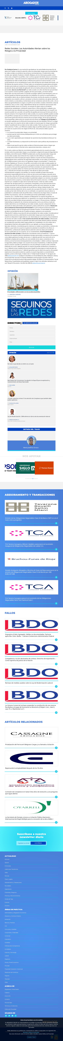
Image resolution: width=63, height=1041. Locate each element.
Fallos (6, 872)
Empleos (27, 10)
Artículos (7, 859)
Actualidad (8, 10)
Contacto (7, 999)
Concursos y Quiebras (10, 929)
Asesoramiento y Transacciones (13, 882)
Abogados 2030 (19, 10)
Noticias (7, 876)
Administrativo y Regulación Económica (15, 912)
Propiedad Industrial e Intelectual (14, 969)
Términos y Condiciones (11, 1006)
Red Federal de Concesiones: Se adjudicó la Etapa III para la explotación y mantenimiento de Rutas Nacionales (29, 381)
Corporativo (8, 939)
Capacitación (8, 889)
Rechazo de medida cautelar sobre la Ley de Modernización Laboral (29, 683)
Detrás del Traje (9, 899)
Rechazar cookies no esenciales (31, 1032)
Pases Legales (9, 879)
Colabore (7, 992)
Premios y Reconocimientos (12, 895)
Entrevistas (8, 866)
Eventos (7, 902)
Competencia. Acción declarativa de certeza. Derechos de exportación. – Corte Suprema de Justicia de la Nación (30, 659)
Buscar (31, 347)
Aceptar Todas (31, 1037)
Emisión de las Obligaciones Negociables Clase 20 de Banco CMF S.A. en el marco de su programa (31, 519)
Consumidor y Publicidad (11, 932)
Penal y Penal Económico (12, 962)
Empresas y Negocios (11, 892)
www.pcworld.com (13, 256)
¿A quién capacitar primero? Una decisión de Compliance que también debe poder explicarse (29, 399)
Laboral (7, 956)
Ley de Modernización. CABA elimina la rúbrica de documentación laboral (29, 416)
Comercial (7, 936)
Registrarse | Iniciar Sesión (12, 989)
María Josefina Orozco (31, 448)
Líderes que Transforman (11, 869)
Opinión (7, 862)
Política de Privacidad (10, 1009)
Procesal (7, 965)
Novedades (8, 886)
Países (42, 10)
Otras (6, 982)
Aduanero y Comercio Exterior (13, 916)
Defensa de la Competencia (12, 946)
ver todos (50, 352)
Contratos (7, 942)
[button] (5, 8)
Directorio (35, 10)
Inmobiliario (8, 949)
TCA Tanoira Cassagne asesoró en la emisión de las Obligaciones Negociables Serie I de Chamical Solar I (28, 599)
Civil (6, 926)
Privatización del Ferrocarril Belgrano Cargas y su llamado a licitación (29, 744)
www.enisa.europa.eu (38, 263)
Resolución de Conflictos (11, 972)
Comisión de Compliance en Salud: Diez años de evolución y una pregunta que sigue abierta (31, 793)
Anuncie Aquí (8, 1002)
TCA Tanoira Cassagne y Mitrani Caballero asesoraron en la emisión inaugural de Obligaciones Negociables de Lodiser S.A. (29, 545)
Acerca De (7, 996)
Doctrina (7, 905)
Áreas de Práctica (52, 10)
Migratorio (7, 959)
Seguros (7, 975)
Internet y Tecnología (10, 952)
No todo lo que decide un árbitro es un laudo (21, 364)
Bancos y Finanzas (10, 922)
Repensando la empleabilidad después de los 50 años (24, 768)
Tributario (7, 979)
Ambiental (7, 919)
